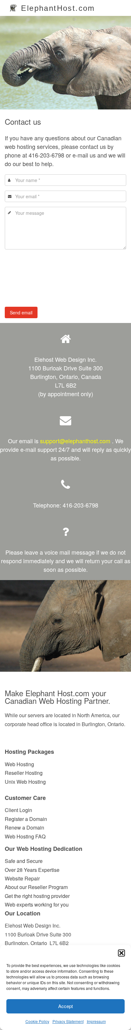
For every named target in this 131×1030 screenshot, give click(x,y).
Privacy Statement (68, 1021)
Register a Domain (26, 819)
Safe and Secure (24, 861)
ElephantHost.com (56, 8)
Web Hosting (19, 764)
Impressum (96, 1021)
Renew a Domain (24, 827)
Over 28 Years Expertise (32, 869)
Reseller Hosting (24, 772)
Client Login (18, 810)
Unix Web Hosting (25, 781)
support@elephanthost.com (75, 441)
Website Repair (22, 878)
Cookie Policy (37, 1021)
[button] (121, 953)
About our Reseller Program (36, 887)
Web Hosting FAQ (25, 836)
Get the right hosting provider (37, 896)
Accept (65, 1006)
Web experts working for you (37, 904)
